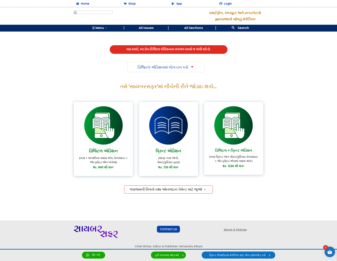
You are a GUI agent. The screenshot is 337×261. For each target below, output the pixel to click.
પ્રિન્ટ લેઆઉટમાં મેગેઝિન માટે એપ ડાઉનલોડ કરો (237, 255)
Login (228, 4)
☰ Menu (99, 28)
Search (243, 28)
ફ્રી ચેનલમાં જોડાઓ (167, 255)
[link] (93, 255)
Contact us (168, 229)
